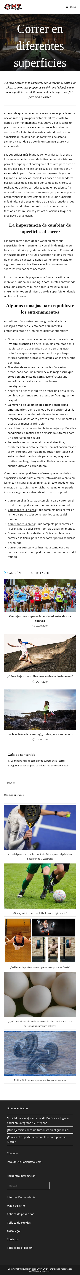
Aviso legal (13, 1231)
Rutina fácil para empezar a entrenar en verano (40, 1080)
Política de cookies (19, 1222)
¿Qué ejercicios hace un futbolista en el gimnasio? (40, 913)
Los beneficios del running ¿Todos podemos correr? (40, 734)
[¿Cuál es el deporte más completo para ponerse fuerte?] (40, 940)
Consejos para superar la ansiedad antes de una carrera (40, 618)
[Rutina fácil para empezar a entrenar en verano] (40, 1053)
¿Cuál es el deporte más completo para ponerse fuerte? (40, 967)
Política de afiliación (20, 1247)
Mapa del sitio (16, 1205)
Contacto (13, 1239)
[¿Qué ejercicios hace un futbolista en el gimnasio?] (40, 886)
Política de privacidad (20, 1214)
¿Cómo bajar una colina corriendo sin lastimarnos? (40, 676)
